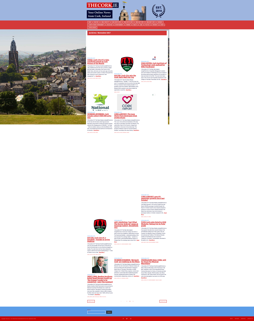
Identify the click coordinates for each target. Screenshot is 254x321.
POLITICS (147, 24)
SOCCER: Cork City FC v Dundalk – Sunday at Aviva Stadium (98, 239)
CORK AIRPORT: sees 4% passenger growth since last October (153, 198)
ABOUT (231, 318)
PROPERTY (155, 24)
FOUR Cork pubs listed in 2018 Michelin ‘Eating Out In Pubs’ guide (153, 224)
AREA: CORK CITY (105, 22)
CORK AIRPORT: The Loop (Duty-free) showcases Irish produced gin (125, 115)
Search (88, 310)
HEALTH (135, 24)
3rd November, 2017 (145, 194)
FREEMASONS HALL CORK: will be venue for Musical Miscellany (153, 261)
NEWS (97, 78)
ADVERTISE (243, 318)
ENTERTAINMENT (119, 24)
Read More (98, 76)
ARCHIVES (237, 318)
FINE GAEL (97, 296)
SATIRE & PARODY (92, 27)
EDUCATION (109, 24)
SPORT (162, 24)
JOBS (141, 24)
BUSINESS (160, 22)
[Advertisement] (127, 46)
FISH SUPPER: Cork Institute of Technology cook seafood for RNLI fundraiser (154, 65)
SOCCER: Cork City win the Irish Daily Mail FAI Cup (125, 76)
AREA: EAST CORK (140, 22)
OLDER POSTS (163, 301)
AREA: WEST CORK (151, 22)
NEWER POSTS (91, 301)
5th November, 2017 (91, 58)
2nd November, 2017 (91, 274)
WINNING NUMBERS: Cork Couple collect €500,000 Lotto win (99, 115)
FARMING (128, 24)
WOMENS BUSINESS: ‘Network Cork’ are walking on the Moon (127, 261)
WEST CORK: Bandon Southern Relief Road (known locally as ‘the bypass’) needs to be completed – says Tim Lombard (100, 279)
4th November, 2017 (91, 112)
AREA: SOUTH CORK (91, 78)
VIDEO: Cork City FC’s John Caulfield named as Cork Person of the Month (98, 61)
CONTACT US (250, 318)
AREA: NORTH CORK (91, 132)
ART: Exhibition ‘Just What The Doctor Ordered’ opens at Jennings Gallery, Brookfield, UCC (126, 225)
